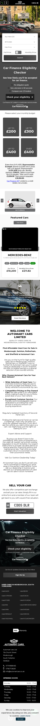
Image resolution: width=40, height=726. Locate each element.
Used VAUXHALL (7, 618)
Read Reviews (20, 318)
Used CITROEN (7, 596)
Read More (27, 304)
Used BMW (24, 591)
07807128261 (10, 669)
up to (11, 130)
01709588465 (10, 666)
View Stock (20, 222)
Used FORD (6, 600)
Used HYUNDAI (25, 600)
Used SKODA (24, 614)
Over (29, 151)
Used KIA (5, 605)
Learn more (25, 716)
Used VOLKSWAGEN (27, 618)
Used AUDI (5, 591)
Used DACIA (24, 596)
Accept (20, 719)
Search (20, 58)
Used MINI (5, 609)
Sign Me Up (20, 575)
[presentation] (2, 200)
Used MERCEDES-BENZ (28, 605)
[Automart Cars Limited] (20, 2)
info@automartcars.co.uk (15, 671)
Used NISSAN (24, 609)
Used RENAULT (7, 614)
